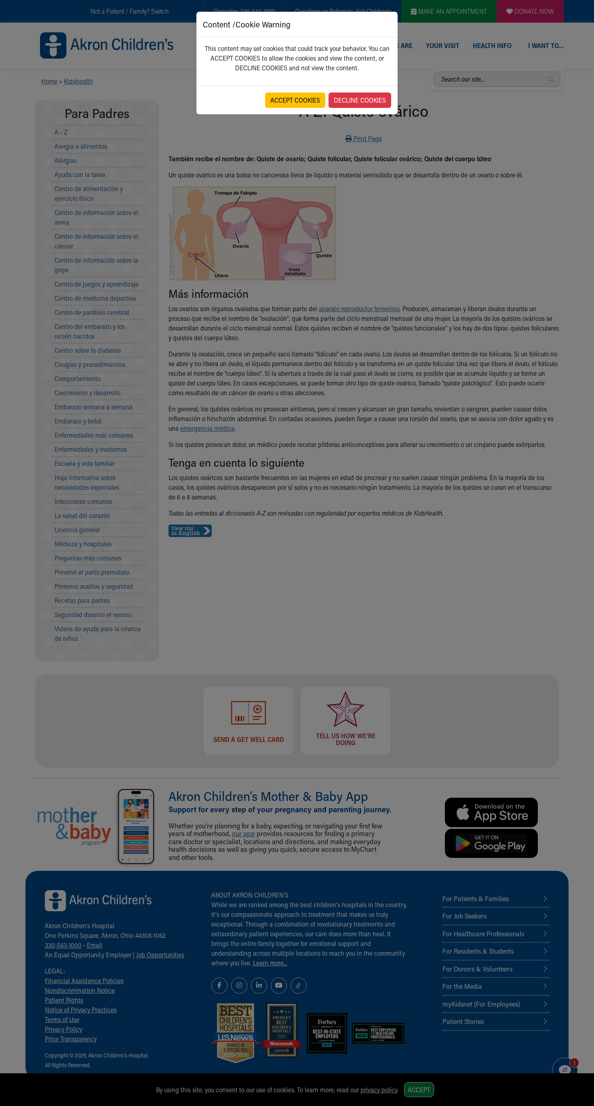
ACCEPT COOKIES (295, 100)
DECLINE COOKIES (360, 100)
